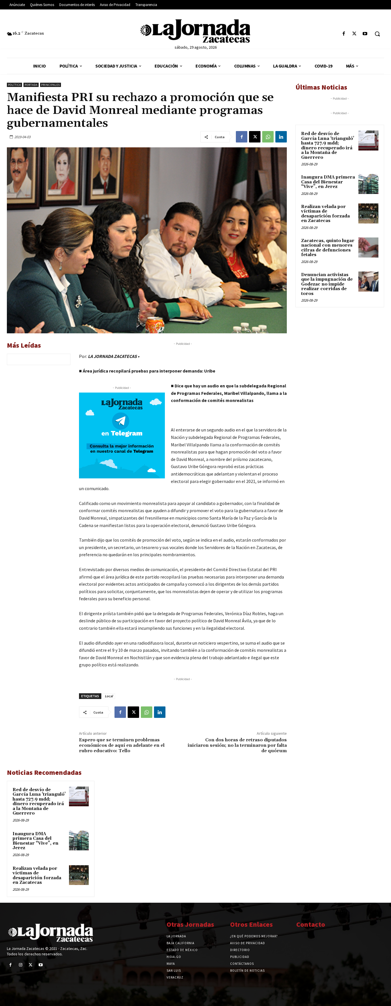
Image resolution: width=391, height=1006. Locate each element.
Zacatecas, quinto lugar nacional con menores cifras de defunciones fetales (327, 248)
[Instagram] (20, 965)
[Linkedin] (281, 136)
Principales (50, 85)
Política (14, 85)
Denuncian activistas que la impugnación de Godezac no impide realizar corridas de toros (327, 284)
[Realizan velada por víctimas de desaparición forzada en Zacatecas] (79, 875)
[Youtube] (365, 34)
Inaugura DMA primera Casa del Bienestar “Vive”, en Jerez (35, 841)
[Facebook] (343, 34)
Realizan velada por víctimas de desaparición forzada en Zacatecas (37, 876)
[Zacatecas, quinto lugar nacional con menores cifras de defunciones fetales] (368, 247)
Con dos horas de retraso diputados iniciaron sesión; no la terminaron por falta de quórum (237, 745)
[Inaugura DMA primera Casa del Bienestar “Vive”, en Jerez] (79, 840)
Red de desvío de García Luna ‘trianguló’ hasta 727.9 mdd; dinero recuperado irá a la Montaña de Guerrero (39, 801)
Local (109, 696)
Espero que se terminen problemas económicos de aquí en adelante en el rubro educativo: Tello (122, 745)
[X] (354, 34)
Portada (31, 85)
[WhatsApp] (268, 136)
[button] (377, 34)
